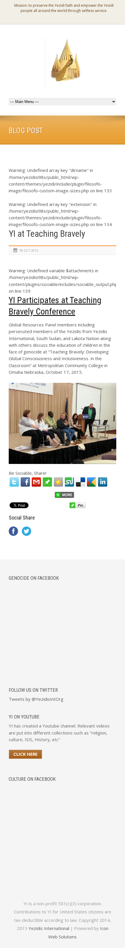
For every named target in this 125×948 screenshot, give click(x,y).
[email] (36, 482)
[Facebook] (25, 482)
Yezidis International (48, 928)
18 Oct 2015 (28, 250)
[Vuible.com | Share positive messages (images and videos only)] (47, 485)
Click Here (25, 754)
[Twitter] (14, 482)
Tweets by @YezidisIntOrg (36, 699)
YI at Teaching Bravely (47, 233)
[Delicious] (80, 482)
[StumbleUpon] (69, 482)
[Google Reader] (91, 482)
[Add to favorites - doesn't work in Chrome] (58, 482)
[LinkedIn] (102, 482)
